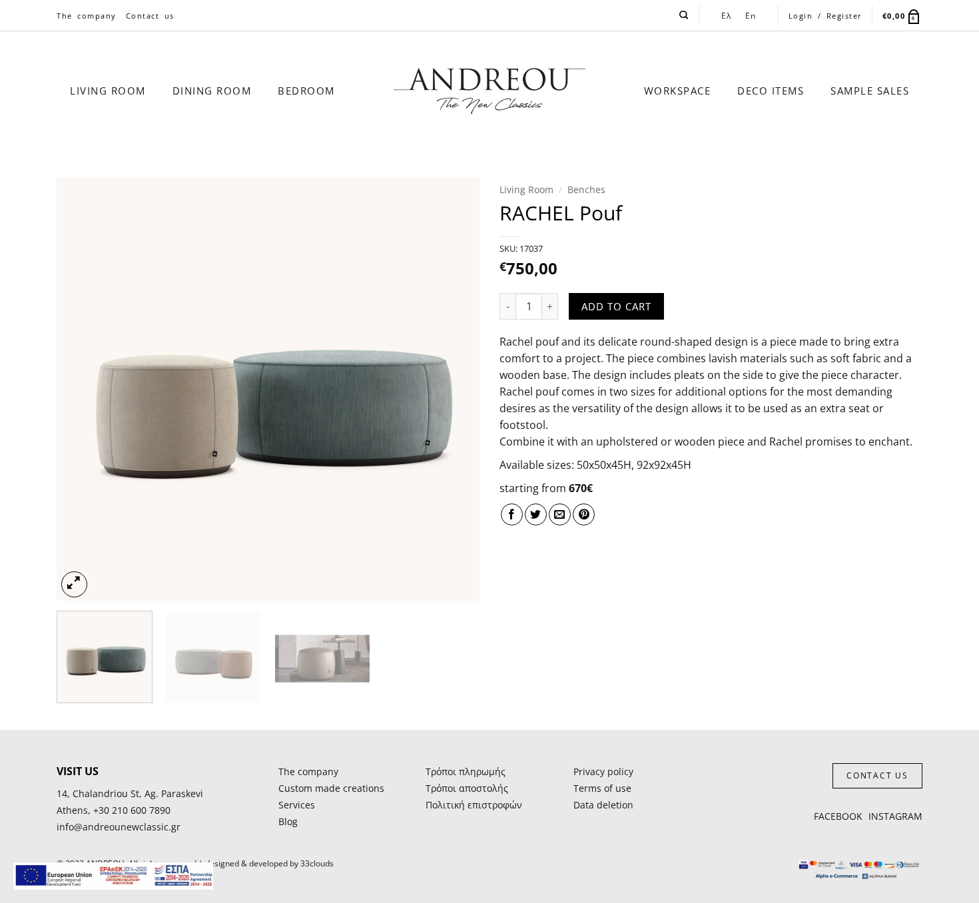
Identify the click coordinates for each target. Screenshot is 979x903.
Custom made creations (331, 788)
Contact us (150, 16)
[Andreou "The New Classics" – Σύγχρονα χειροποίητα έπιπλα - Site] (490, 91)
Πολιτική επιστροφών (474, 804)
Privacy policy (603, 771)
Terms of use (602, 788)
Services (296, 804)
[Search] (684, 15)
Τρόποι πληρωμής (465, 771)
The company (87, 16)
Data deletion (603, 804)
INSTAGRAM (895, 816)
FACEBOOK (838, 816)
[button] (902, 15)
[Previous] (82, 389)
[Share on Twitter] (536, 514)
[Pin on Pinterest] (584, 514)
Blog (288, 821)
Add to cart (616, 306)
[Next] (454, 389)
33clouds (317, 863)
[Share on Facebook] (512, 514)
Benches (586, 189)
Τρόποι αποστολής (467, 788)
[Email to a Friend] (560, 514)
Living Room (526, 189)
